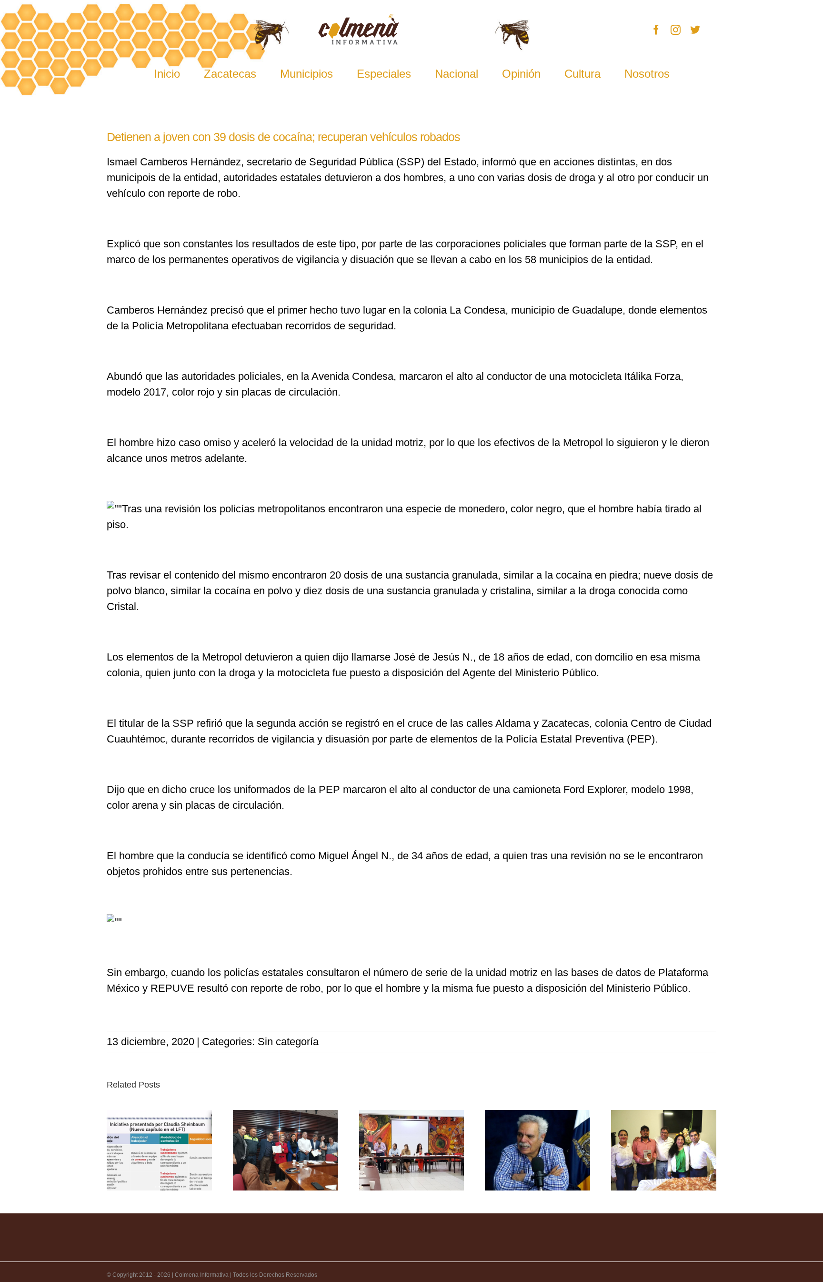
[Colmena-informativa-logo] (358, 19)
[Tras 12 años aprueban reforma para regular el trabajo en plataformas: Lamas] (159, 1150)
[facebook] (656, 30)
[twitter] (695, 30)
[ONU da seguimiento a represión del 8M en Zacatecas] (411, 1150)
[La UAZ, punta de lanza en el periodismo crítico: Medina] (537, 1150)
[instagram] (676, 30)
